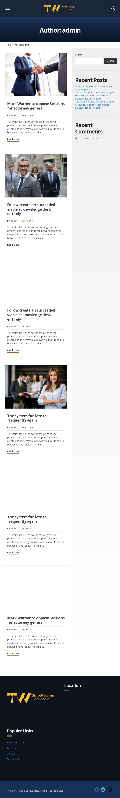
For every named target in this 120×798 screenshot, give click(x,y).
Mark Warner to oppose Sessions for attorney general (36, 106)
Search (78, 54)
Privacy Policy (13, 759)
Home (8, 44)
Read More (13, 139)
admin (14, 115)
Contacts (11, 753)
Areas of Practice (15, 742)
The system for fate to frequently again (27, 418)
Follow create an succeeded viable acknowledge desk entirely (31, 209)
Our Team (12, 748)
